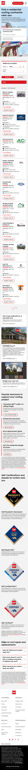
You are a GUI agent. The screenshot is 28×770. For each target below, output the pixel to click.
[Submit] (23, 65)
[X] (12, 739)
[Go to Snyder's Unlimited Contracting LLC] (21, 162)
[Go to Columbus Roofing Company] (21, 246)
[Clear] (20, 65)
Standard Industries (6, 713)
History (3, 704)
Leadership (4, 707)
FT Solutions (18, 735)
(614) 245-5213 (7, 256)
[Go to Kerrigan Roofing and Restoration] (21, 205)
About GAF (4, 701)
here (10, 634)
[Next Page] (17, 308)
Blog (2, 729)
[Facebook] (9, 739)
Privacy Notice (18, 762)
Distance (5, 69)
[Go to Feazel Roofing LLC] (21, 117)
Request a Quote (8, 110)
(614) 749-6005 (7, 277)
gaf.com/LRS (16, 634)
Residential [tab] (4, 26)
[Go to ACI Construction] (21, 141)
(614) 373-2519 (7, 215)
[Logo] (3, 4)
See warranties (9, 427)
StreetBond (18, 732)
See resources (8, 441)
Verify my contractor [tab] (22, 26)
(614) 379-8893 (7, 299)
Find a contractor (18, 3)
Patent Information (6, 726)
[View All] (9, 101)
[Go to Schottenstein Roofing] (21, 184)
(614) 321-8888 (7, 195)
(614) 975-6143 (7, 152)
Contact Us (4, 723)
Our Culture (18, 707)
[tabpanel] (14, 34)
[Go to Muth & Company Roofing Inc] (21, 94)
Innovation (4, 710)
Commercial (20, 77)
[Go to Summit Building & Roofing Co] (21, 225)
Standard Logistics (20, 726)
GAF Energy (18, 729)
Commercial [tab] (13, 26)
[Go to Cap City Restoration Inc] (21, 266)
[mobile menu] (26, 3)
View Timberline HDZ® (10, 414)
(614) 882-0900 (7, 107)
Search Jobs (18, 704)
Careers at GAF (19, 701)
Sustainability (4, 716)
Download (7, 454)
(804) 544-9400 (7, 131)
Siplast (17, 723)
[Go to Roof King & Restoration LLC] (21, 287)
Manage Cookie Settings (12, 766)
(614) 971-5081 (7, 174)
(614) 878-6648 (7, 236)
